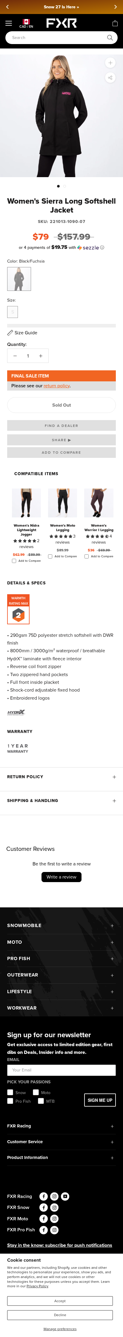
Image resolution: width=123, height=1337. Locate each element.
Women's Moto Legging (62, 528)
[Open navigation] (8, 23)
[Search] (110, 38)
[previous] (8, 7)
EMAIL (13, 1060)
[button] (61, 247)
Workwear (21, 1007)
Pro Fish (18, 958)
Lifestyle (19, 991)
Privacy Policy (37, 1286)
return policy (57, 385)
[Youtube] (65, 1196)
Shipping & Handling (32, 801)
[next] (115, 7)
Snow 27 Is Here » (61, 7)
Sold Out (61, 405)
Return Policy (25, 777)
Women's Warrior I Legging (98, 528)
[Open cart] (115, 23)
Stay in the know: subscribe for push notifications (59, 1245)
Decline (60, 1315)
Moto (14, 942)
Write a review (61, 876)
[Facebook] (43, 1196)
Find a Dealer (62, 425)
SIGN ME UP (100, 1100)
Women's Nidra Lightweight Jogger (26, 530)
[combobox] (58, 38)
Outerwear (22, 974)
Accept (60, 1301)
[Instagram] (54, 1196)
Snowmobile (24, 925)
